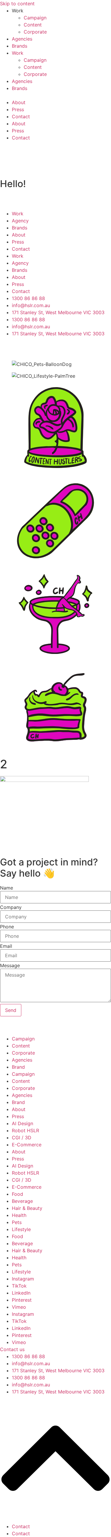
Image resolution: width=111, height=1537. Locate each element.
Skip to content (17, 3)
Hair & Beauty (27, 1208)
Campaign (35, 18)
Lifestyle (21, 1229)
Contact (21, 116)
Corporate (35, 32)
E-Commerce (26, 1145)
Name (6, 887)
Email (6, 946)
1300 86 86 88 (28, 1356)
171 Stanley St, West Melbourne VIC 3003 (58, 1370)
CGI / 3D (21, 1137)
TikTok (19, 1286)
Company (11, 907)
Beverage (22, 1201)
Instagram (23, 1279)
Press (18, 109)
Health (19, 1215)
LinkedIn (21, 1293)
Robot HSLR (25, 1130)
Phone (7, 926)
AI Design (22, 1123)
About (18, 102)
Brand (18, 1067)
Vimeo (19, 1307)
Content (33, 25)
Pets (17, 1222)
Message (10, 965)
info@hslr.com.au (31, 1363)
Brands (19, 46)
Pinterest (22, 1300)
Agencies (22, 39)
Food (17, 1194)
